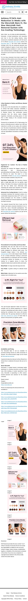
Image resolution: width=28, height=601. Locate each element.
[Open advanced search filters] (22, 12)
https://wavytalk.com (6, 384)
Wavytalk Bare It (6, 43)
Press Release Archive (16, 593)
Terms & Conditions (20, 596)
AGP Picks (3, 2)
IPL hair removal (16, 175)
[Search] (19, 12)
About (7, 593)
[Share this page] (26, 12)
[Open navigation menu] (2, 12)
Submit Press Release (8, 596)
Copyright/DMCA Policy (7, 598)
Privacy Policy (17, 598)
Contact (25, 598)
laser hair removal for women (9, 315)
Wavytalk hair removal (14, 41)
